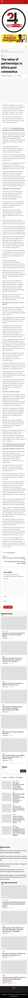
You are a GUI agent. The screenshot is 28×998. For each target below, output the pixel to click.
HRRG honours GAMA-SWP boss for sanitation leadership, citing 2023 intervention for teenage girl (14, 648)
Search (4, 767)
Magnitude (24, 994)
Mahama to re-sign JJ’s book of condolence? (14, 557)
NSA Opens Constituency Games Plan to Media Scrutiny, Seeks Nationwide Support (14, 623)
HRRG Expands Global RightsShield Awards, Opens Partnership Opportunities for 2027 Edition (14, 696)
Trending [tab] (19, 777)
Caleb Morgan (5, 638)
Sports (7, 631)
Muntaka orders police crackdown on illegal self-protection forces (14, 673)
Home (13, 987)
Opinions (14, 825)
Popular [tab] (11, 777)
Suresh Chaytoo (10, 552)
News (2, 55)
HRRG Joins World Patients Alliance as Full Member (14, 722)
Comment (6, 578)
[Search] (26, 46)
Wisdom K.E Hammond (6, 75)
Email (5, 601)
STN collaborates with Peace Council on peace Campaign (15, 561)
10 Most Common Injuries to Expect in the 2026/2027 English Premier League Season (6, 818)
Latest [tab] (4, 777)
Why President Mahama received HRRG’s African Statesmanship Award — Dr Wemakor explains (14, 745)
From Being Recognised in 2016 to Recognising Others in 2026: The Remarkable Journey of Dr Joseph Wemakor (6, 830)
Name (5, 596)
